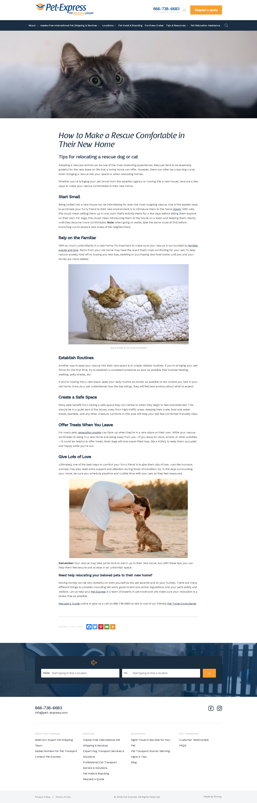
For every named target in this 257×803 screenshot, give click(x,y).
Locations (107, 25)
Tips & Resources (175, 25)
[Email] (106, 626)
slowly (177, 209)
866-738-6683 (166, 9)
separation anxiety (89, 432)
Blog (134, 762)
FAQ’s (182, 745)
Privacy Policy (42, 796)
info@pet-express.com (51, 712)
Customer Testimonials (194, 740)
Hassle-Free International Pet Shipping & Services (68, 25)
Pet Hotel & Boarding (130, 25)
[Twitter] (95, 626)
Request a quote (206, 10)
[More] (112, 626)
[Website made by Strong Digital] (213, 797)
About (31, 25)
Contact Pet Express (48, 756)
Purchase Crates (154, 25)
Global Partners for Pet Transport (56, 751)
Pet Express (98, 591)
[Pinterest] (100, 626)
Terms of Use (63, 796)
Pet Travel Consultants (181, 603)
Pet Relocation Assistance (205, 25)
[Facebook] (89, 626)
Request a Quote (69, 603)
